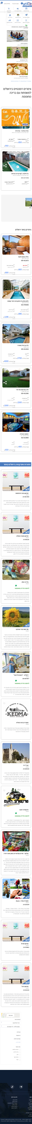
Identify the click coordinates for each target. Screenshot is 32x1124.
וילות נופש (15, 1100)
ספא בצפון (15, 1105)
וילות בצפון (15, 1101)
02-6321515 (26, 990)
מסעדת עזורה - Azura (22, 901)
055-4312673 (25, 260)
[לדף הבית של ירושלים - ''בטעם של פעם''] (16, 672)
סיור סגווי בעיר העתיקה (22, 629)
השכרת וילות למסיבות (12, 1103)
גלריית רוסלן (25, 582)
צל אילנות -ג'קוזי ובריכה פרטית (19, 174)
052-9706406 (25, 305)
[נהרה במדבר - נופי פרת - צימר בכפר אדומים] (16, 128)
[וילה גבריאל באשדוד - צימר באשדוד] (16, 343)
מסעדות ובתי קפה (23, 76)
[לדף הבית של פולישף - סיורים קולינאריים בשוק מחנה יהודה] (16, 851)
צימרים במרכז (23, 81)
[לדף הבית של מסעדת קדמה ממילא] (16, 720)
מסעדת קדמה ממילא (22, 723)
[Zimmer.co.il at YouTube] (25, 1084)
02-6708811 (26, 947)
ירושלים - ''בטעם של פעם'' (20, 675)
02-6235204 (26, 904)
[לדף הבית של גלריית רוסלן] (16, 579)
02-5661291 (26, 539)
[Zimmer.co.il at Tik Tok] (12, 1086)
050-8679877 (26, 678)
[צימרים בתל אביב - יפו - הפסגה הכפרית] (16, 431)
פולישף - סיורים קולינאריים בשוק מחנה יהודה (16, 853)
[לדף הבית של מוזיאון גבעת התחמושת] (16, 490)
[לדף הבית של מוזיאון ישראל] (16, 941)
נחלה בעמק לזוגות (23, 257)
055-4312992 (25, 393)
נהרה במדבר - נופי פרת (21, 131)
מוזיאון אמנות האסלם (22, 536)
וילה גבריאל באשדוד (22, 345)
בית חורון (14, 175)
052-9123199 (25, 178)
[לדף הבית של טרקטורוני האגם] (16, 807)
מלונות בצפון (14, 1108)
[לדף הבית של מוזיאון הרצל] (16, 984)
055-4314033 (25, 349)
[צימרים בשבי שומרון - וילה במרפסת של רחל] (16, 387)
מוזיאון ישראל (24, 944)
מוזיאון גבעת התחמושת (21, 493)
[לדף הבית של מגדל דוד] (16, 763)
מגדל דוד (25, 765)
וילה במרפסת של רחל (22, 390)
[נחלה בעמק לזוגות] (16, 254)
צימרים (29, 81)
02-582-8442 (26, 497)
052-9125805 (25, 438)
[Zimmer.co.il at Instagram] (30, 1088)
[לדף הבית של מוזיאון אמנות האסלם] (16, 533)
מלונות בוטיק (14, 1106)
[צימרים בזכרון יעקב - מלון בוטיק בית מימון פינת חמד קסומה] (16, 298)
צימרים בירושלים (14, 81)
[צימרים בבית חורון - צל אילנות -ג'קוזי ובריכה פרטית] (16, 171)
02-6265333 (26, 769)
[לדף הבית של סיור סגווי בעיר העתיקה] (16, 626)
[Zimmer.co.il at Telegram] (21, 1086)
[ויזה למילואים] (10, 1021)
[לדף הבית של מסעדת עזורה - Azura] (16, 898)
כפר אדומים (14, 132)
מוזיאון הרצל (25, 986)
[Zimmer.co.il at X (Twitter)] (16, 1088)
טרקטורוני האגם (23, 810)
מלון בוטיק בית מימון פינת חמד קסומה (17, 301)
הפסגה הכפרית (24, 434)
